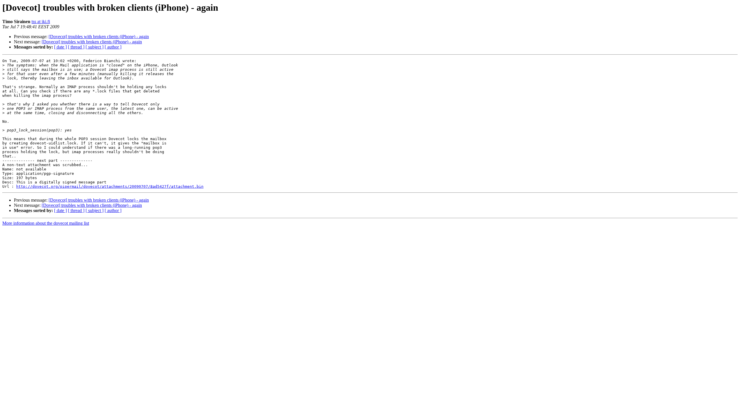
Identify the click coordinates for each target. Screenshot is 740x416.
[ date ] (60, 46)
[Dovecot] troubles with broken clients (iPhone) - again (99, 36)
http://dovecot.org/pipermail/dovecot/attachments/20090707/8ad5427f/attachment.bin (110, 186)
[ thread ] (76, 46)
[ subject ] (94, 46)
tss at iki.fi (41, 21)
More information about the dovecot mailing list (45, 223)
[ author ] (113, 46)
